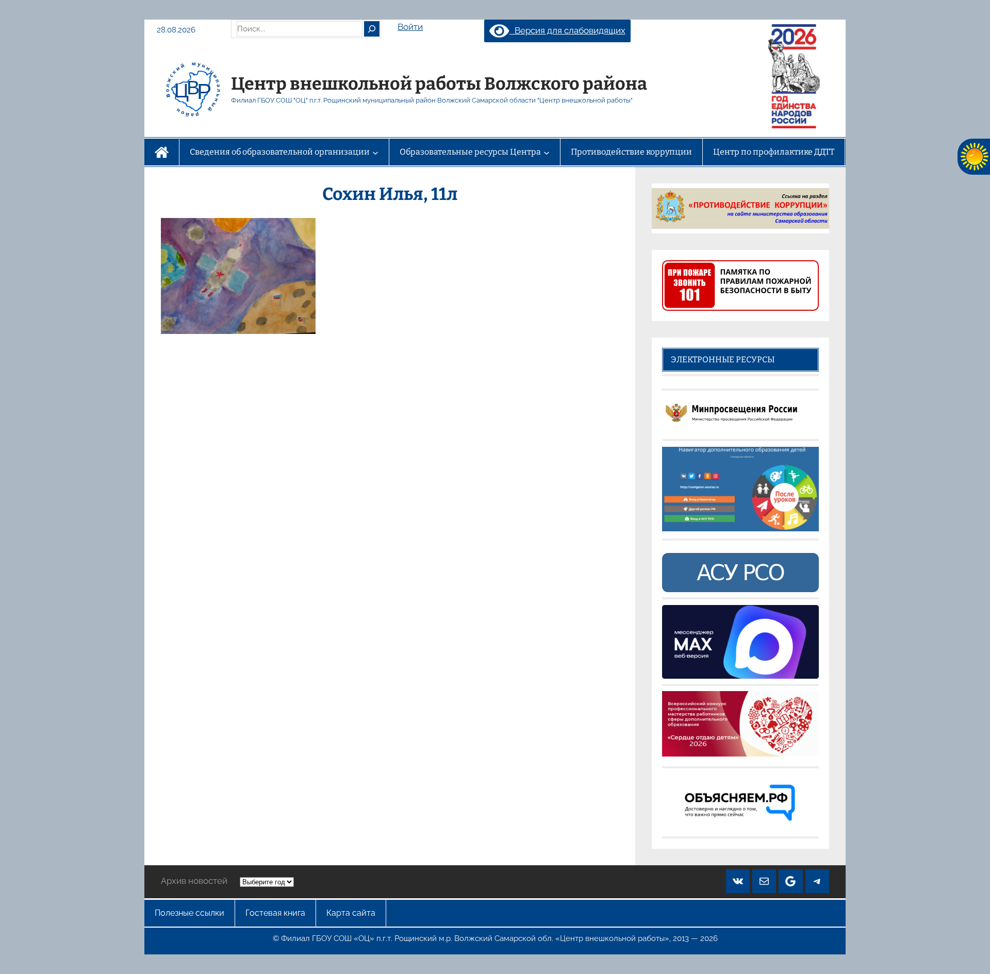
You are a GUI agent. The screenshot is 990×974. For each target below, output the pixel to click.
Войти (410, 27)
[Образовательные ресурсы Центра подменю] (546, 152)
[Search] (372, 29)
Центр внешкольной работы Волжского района (439, 83)
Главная (162, 152)
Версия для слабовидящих (567, 30)
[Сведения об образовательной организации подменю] (375, 152)
